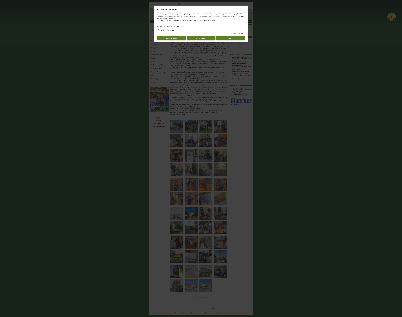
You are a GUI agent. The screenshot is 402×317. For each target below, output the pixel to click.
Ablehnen (230, 38)
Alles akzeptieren (171, 38)
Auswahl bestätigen (201, 38)
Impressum (161, 26)
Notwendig (163, 30)
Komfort (171, 30)
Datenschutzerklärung (173, 26)
